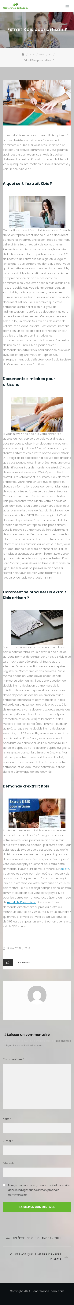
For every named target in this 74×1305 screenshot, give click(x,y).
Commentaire (13, 1059)
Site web (8, 1163)
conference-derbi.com (48, 1291)
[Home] (23, 54)
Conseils (24, 962)
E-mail (8, 1141)
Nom (7, 1119)
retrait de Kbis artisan (21, 902)
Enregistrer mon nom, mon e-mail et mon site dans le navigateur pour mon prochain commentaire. (39, 1190)
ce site (64, 869)
